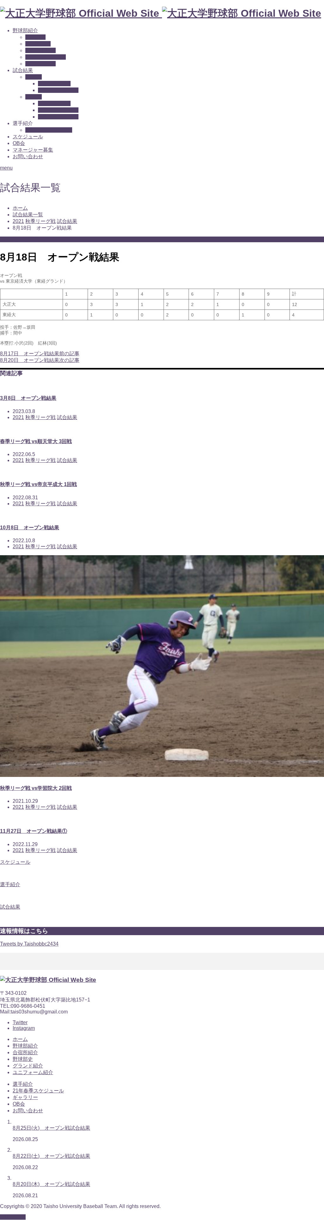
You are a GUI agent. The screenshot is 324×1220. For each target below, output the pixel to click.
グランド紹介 (40, 50)
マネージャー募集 (33, 150)
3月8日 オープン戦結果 (28, 398)
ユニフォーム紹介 (45, 57)
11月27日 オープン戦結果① (33, 831)
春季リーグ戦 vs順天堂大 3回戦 (36, 441)
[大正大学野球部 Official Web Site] (160, 13)
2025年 (33, 96)
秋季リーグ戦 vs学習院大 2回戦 (36, 788)
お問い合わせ (28, 156)
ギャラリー (25, 1097)
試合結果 (23, 70)
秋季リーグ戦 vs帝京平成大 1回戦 (38, 484)
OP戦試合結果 (54, 83)
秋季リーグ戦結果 (58, 116)
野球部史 (35, 37)
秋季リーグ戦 (40, 417)
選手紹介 (23, 1084)
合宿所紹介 (38, 43)
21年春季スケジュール (38, 1090)
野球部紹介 (25, 30)
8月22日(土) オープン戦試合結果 (51, 1156)
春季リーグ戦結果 (58, 90)
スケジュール (28, 136)
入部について (40, 63)
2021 (18, 417)
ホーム (20, 1039)
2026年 (33, 77)
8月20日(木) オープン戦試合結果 (51, 1184)
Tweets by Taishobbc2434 (29, 944)
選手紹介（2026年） (48, 130)
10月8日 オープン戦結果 (29, 527)
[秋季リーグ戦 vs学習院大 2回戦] (162, 775)
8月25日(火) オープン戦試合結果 (51, 1128)
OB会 (19, 143)
